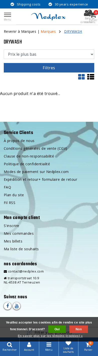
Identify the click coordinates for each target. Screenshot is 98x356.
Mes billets (13, 241)
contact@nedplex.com (26, 271)
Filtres (49, 67)
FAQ (7, 187)
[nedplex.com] (49, 16)
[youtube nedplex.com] (16, 306)
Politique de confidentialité (27, 164)
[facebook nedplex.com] (7, 306)
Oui (57, 329)
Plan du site (14, 194)
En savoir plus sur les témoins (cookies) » (50, 336)
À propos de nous (19, 140)
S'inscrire (11, 225)
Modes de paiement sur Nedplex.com (36, 171)
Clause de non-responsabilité (29, 156)
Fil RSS (9, 202)
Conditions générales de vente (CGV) (35, 148)
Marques (48, 31)
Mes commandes (19, 233)
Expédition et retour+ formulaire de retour (40, 179)
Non (79, 329)
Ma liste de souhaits (21, 248)
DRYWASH (73, 31)
